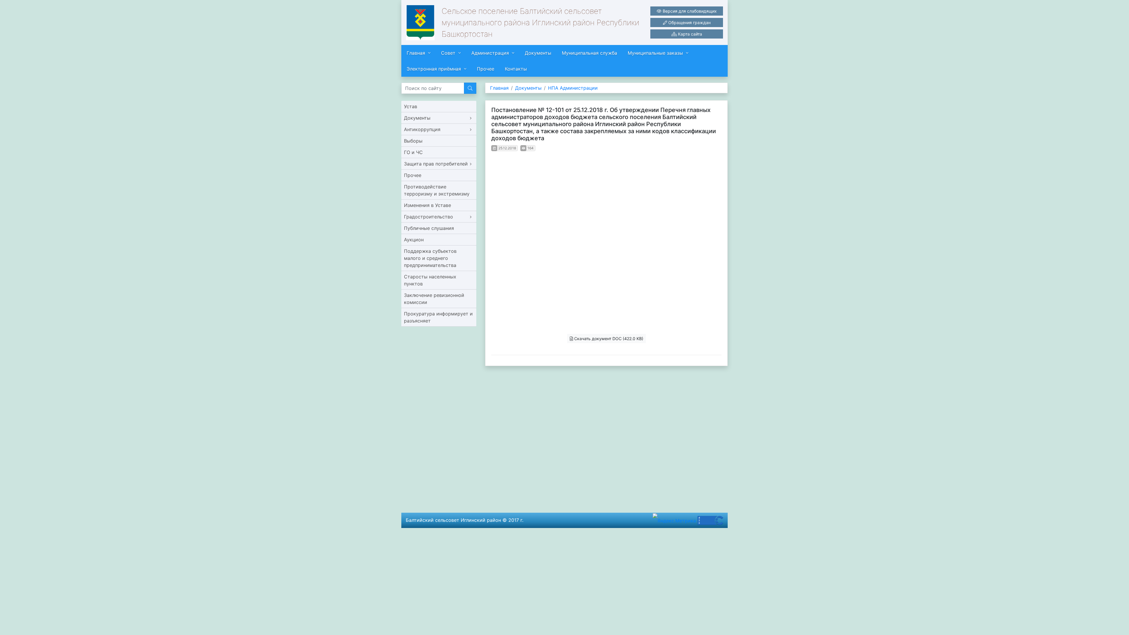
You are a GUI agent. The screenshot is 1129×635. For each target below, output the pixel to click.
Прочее (485, 69)
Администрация (490, 53)
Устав (410, 106)
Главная (416, 53)
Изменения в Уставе (427, 205)
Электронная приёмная (434, 69)
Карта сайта (689, 33)
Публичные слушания (429, 228)
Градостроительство (428, 217)
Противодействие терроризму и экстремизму (437, 190)
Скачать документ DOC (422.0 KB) (608, 338)
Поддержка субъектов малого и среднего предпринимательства (430, 258)
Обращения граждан (689, 22)
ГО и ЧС (413, 152)
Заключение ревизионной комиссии (434, 298)
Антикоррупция (422, 129)
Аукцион (414, 240)
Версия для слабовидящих (689, 11)
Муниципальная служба (589, 53)
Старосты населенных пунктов (430, 280)
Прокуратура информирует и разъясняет (438, 317)
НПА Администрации (573, 88)
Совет (448, 53)
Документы (538, 53)
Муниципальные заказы (655, 53)
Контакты (516, 69)
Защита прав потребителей (436, 164)
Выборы (413, 141)
